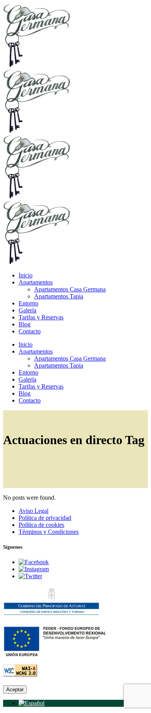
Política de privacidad (45, 517)
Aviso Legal (33, 510)
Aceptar (15, 689)
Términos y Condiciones (49, 531)
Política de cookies (41, 524)
